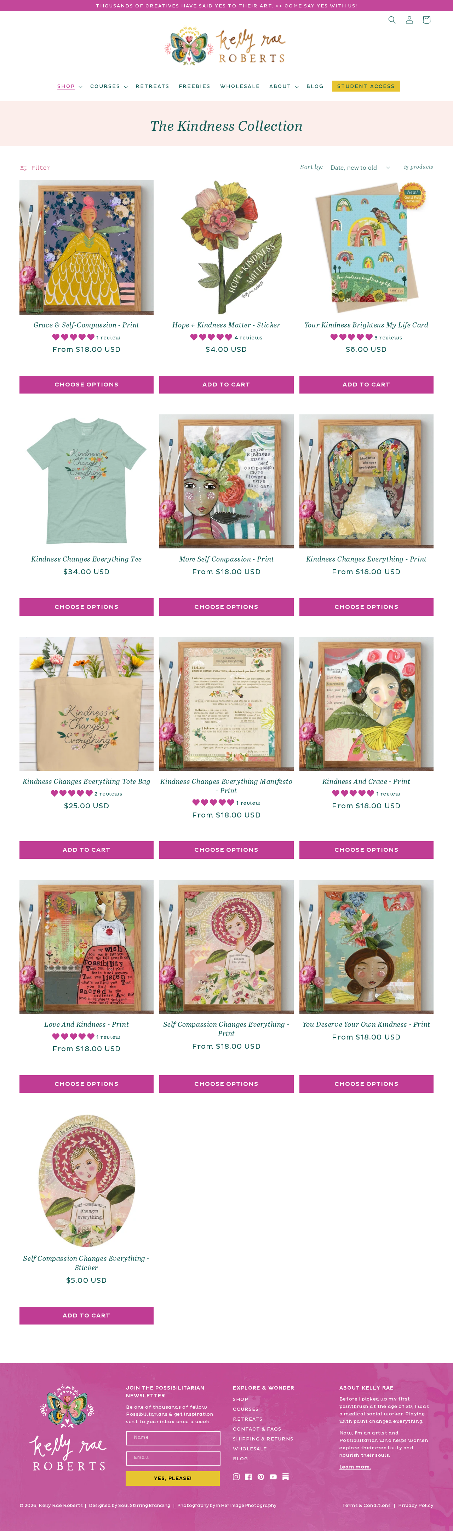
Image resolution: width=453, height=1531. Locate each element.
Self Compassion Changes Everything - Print (227, 1029)
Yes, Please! (173, 1478)
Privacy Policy (416, 1505)
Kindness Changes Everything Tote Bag (87, 782)
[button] (69, 86)
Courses (246, 1409)
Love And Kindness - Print (86, 1025)
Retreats (248, 1419)
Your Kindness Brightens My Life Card (366, 325)
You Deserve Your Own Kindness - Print (366, 1025)
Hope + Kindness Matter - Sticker (226, 325)
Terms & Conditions (366, 1505)
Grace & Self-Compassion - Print (86, 325)
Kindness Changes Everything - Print (366, 559)
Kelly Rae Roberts (61, 1505)
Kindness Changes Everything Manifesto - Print (226, 786)
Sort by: (311, 167)
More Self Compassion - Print (226, 559)
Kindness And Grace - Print (366, 782)
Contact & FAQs (257, 1429)
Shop (240, 1399)
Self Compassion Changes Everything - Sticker (86, 1263)
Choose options (87, 384)
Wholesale (250, 1449)
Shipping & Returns (263, 1439)
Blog (240, 1459)
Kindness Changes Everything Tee (86, 559)
